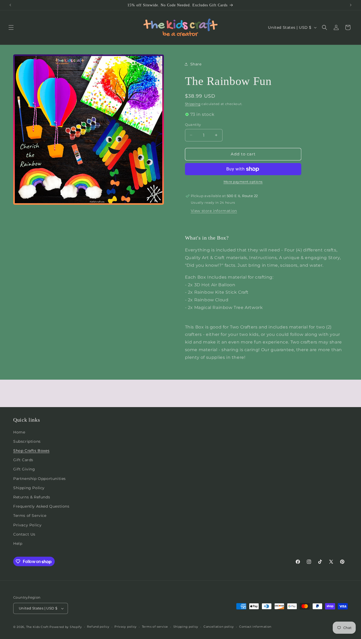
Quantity (193, 124)
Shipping (193, 104)
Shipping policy (185, 626)
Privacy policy (125, 626)
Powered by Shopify (65, 627)
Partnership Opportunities (39, 478)
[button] (11, 27)
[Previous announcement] (10, 5)
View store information (214, 210)
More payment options (243, 182)
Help (17, 543)
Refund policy (98, 626)
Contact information (255, 626)
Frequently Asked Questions (41, 506)
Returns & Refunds (31, 497)
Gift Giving (24, 469)
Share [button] (196, 64)
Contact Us (24, 534)
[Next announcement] (351, 5)
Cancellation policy (218, 626)
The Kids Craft (37, 627)
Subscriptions (27, 441)
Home (19, 432)
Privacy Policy (27, 525)
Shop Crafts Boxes (31, 450)
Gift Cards (23, 459)
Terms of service (155, 626)
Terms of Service (30, 515)
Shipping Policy (29, 487)
